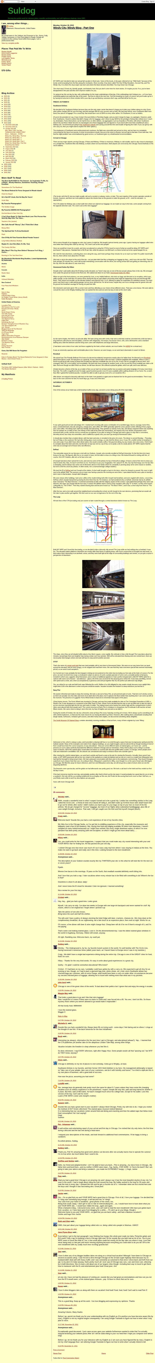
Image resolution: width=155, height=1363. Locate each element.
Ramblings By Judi (8, 322)
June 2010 (8, 152)
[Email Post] (54, 787)
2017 (6, 108)
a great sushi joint (72, 665)
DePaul (67, 470)
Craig (60, 816)
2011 (5, 121)
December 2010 (10, 125)
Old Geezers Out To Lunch (10, 307)
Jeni (59, 1252)
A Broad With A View (8, 295)
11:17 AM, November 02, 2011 (68, 1324)
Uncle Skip (5, 200)
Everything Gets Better (12, 145)
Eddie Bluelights (7, 299)
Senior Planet (6, 65)
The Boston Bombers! (9, 369)
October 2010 (9, 128)
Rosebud (147, 358)
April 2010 (8, 156)
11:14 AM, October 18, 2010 (67, 894)
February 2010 (10, 160)
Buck (60, 1036)
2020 (6, 102)
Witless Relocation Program (11, 335)
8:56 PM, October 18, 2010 (67, 1100)
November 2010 (10, 127)
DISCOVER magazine (9, 53)
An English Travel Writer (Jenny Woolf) (14, 297)
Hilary (60, 838)
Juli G (3, 310)
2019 (6, 104)
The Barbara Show (8, 342)
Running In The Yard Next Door (12, 255)
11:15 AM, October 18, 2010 (67, 941)
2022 (6, 98)
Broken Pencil (6, 63)
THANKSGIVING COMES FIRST (15, 132)
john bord (62, 982)
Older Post (149, 1353)
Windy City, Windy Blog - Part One (73, 27)
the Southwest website (88, 125)
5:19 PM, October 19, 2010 (67, 1190)
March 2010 (9, 158)
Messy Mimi (5, 228)
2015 (6, 112)
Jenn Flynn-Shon (65, 1232)
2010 (6, 123)
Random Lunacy (7, 340)
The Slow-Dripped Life (9, 325)
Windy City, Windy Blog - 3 (13, 139)
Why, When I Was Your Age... (14, 130)
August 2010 (9, 149)
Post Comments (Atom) (71, 1358)
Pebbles (4, 294)
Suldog (21, 10)
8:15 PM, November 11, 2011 (68, 1346)
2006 (6, 170)
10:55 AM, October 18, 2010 (67, 834)
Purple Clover (6, 56)
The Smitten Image (8, 207)
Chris (60, 1060)
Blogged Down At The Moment (12, 329)
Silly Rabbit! (5, 339)
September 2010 (10, 147)
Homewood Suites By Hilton (120, 273)
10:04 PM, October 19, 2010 (67, 1218)
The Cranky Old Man (9, 247)
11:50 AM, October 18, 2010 (67, 979)
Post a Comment (58, 1350)
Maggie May (63, 993)
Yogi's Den (5, 334)
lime (60, 1273)
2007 (6, 168)
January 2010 (9, 162)
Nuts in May (62, 1016)
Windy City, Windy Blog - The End (15, 136)
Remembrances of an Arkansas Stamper (15, 337)
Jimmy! (4, 344)
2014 (6, 114)
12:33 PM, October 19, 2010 (67, 1158)
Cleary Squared (7, 346)
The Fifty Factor (7, 314)
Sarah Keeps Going (8, 312)
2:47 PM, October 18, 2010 (67, 1020)
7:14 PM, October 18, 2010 (67, 1080)
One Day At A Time (8, 315)
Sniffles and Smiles (66, 1161)
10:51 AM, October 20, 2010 (67, 1229)
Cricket (61, 897)
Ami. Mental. (6, 327)
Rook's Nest (6, 273)
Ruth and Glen (64, 1221)
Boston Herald (6, 51)
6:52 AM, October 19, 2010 (67, 1121)
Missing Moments (7, 317)
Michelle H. (62, 1023)
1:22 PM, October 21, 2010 (67, 1294)
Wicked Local (6, 60)
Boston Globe (6, 55)
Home (104, 1353)
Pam (60, 1176)
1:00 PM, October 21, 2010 (67, 1283)
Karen (60, 1286)
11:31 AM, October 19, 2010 (67, 1145)
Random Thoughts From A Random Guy (15, 324)
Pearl (3, 234)
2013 (6, 117)
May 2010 (8, 154)
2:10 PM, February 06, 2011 (67, 1305)
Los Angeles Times (8, 58)
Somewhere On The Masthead (12, 187)
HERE (128, 346)
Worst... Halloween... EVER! (13, 134)
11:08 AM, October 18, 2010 (67, 854)
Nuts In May (6, 292)
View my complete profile (10, 43)
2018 (6, 106)
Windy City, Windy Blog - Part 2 (14, 141)
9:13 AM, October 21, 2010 (67, 1248)
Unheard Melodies (8, 279)
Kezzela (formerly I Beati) (10, 308)
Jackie (60, 1194)
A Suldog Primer (7, 379)
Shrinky (61, 797)
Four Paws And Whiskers (10, 285)
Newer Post (57, 1353)
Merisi (4, 267)
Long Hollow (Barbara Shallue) (12, 241)
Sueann (61, 1103)
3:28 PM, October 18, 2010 (67, 1033)
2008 (6, 166)
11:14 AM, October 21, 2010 (67, 1270)
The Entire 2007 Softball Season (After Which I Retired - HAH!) (22, 367)
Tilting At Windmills (8, 330)
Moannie (4, 354)
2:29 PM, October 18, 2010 (67, 990)
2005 (6, 172)
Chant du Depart (7, 194)
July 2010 (8, 150)
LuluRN (61, 1084)
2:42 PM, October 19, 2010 (67, 1173)
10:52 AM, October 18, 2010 (67, 813)
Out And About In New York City (12, 213)
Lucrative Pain (6, 305)
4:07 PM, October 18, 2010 (67, 1057)
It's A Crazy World (7, 332)
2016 (6, 110)
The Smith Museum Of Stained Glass (66, 720)
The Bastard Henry (8, 319)
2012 (6, 119)
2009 (6, 164)
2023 (6, 96)
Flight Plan (5, 320)
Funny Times (6, 61)
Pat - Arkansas (64, 1124)
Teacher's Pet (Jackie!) (9, 221)
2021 (6, 100)
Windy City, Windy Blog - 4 (13, 137)
